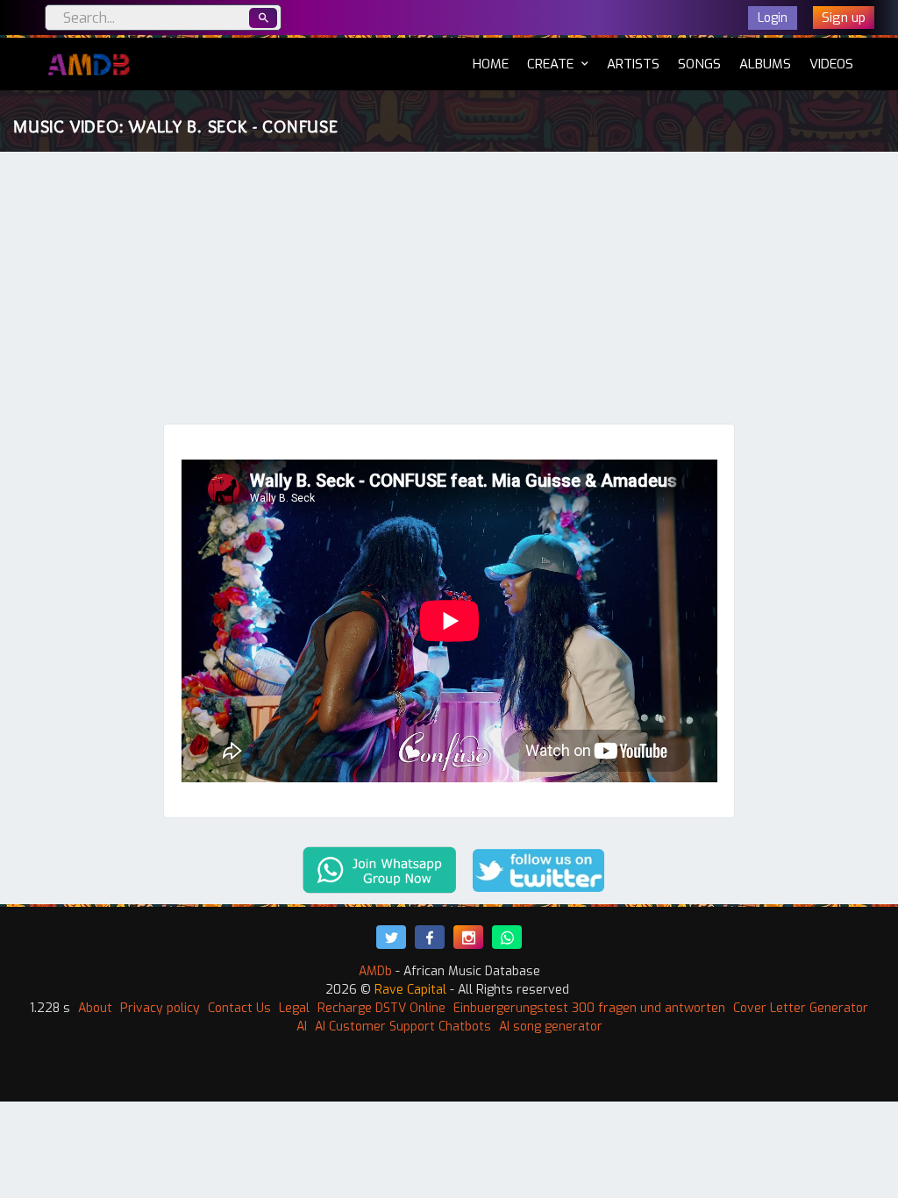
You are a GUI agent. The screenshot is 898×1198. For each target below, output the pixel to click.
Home (491, 63)
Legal (294, 1008)
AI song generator (550, 1026)
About (95, 1008)
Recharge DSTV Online (381, 1008)
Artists (633, 64)
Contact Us (239, 1008)
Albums (765, 64)
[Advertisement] (449, 292)
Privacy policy (160, 1008)
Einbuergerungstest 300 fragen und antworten (589, 1008)
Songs (699, 64)
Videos (831, 64)
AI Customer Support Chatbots (403, 1026)
